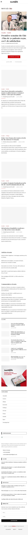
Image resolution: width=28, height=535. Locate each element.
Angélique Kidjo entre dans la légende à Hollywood (12, 499)
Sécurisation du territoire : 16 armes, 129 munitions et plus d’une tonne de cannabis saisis (18, 341)
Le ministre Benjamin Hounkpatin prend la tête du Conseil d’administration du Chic (13, 184)
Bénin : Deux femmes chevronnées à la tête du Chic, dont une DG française (13, 138)
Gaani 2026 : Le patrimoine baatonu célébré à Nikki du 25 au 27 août (19, 350)
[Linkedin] (16, 533)
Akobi (2, 293)
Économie (5, 404)
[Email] (18, 533)
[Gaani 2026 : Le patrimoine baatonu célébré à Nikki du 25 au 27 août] (5, 350)
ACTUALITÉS (8, 529)
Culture (4, 398)
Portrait (4, 410)
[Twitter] (12, 533)
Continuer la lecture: (14, 56)
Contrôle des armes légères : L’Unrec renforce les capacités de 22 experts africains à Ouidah (13, 495)
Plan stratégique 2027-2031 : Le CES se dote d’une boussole (18, 357)
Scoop (4, 413)
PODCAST (20, 529)
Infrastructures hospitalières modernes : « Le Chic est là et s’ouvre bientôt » (13, 229)
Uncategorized (6, 422)
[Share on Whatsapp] (15, 64)
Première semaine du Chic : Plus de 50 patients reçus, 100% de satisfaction (13, 38)
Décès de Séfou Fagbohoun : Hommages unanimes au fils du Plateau (18, 325)
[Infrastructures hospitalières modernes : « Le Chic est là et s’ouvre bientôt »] (14, 215)
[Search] (26, 1)
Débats (4, 401)
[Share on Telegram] (16, 64)
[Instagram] (14, 533)
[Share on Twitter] (12, 64)
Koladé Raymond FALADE (12, 43)
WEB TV (14, 529)
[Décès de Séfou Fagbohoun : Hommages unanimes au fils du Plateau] (5, 325)
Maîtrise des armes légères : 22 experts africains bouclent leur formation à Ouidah (18, 333)
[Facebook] (10, 533)
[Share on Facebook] (2, 110)
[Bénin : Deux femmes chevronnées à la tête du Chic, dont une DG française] (14, 125)
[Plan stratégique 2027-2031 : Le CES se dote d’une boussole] (5, 358)
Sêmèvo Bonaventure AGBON (9, 141)
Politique (5, 407)
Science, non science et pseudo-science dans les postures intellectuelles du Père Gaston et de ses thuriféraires (13, 289)
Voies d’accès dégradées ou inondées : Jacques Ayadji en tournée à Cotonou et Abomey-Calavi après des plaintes (12, 92)
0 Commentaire (18, 61)
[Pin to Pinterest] (13, 64)
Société (4, 416)
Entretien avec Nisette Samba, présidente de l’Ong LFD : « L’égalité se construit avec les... (13, 486)
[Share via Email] (9, 110)
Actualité (5, 395)
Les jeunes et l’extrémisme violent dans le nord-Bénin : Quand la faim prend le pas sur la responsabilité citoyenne (13, 299)
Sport (4, 419)
